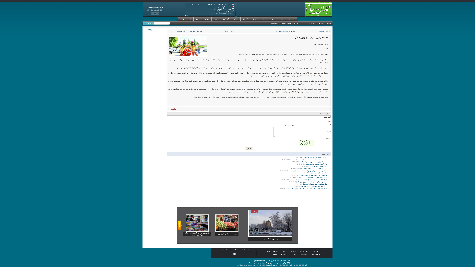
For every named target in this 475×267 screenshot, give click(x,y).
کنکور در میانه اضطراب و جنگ (318, 166)
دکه (190, 19)
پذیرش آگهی (313, 23)
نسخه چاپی (179, 31)
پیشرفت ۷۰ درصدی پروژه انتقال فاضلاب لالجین (312, 168)
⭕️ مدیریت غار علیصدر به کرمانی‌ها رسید (220, 7)
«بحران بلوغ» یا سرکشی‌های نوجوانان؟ (315, 157)
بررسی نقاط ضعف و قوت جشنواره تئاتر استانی (312, 177)
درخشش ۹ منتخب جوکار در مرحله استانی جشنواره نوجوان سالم (307, 171)
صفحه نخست (291, 19)
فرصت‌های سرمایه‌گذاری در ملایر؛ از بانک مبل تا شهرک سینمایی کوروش (210, 4)
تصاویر (198, 19)
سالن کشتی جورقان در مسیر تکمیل (316, 164)
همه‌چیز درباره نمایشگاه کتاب (224, 11)
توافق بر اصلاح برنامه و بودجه (318, 173)
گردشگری (226, 19)
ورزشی (207, 19)
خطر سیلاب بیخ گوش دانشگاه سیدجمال (315, 184)
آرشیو (182, 19)
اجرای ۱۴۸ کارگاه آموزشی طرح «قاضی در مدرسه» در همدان (308, 179)
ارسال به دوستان (194, 31)
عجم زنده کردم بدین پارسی (224, 13)
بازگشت (174, 109)
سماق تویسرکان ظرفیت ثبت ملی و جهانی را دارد (312, 182)
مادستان (265, 19)
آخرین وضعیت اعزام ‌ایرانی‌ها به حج (222, 9)
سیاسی (274, 19)
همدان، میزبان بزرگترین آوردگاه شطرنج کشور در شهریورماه (308, 159)
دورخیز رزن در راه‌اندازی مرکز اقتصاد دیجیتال (313, 175)
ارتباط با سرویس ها (325, 23)
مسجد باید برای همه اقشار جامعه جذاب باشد (313, 162)
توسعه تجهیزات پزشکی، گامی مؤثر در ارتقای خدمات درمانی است (307, 188)
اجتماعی (255, 19)
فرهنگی (236, 19)
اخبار (282, 19)
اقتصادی (245, 19)
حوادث (216, 19)
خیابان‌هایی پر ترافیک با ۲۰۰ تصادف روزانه (314, 186)
